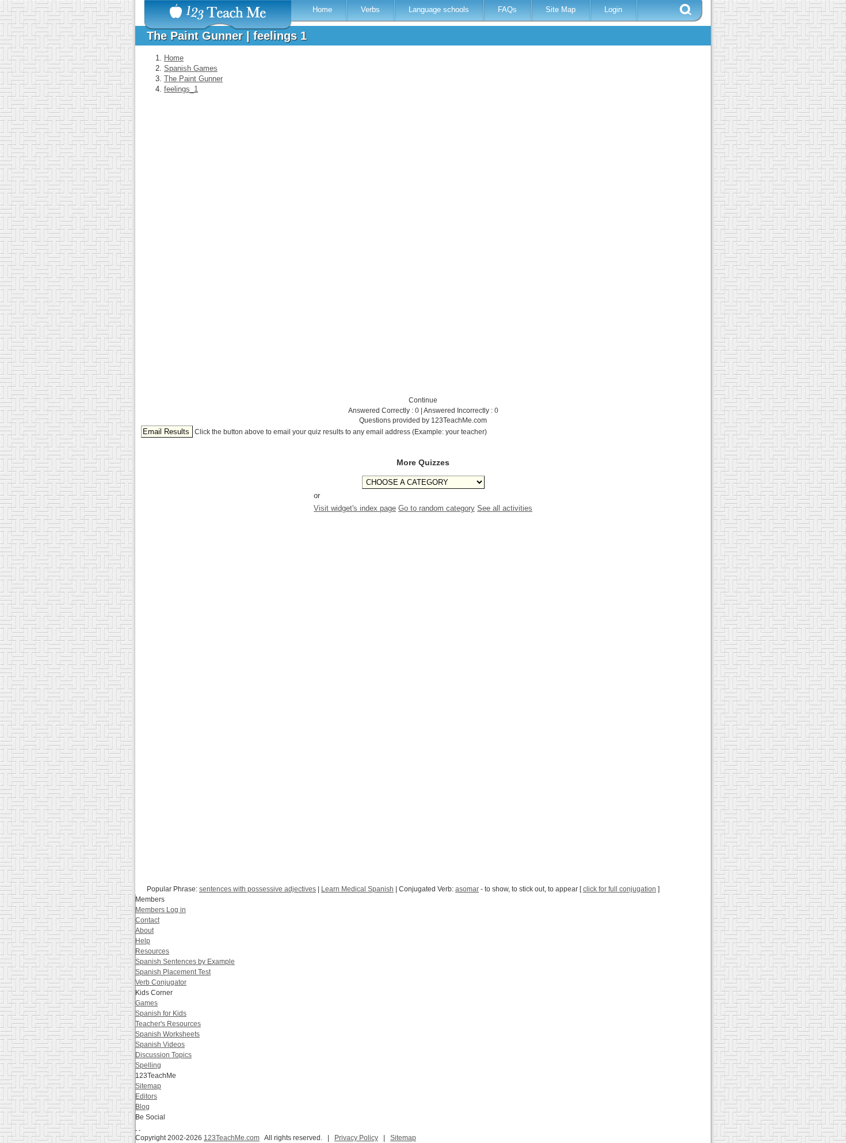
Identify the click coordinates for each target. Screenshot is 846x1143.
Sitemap (148, 1086)
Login (613, 9)
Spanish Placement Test (173, 972)
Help (142, 941)
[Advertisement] (420, 630)
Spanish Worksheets (167, 1034)
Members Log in (160, 910)
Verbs (370, 9)
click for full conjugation (619, 889)
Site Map (561, 9)
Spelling (148, 1065)
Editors (146, 1096)
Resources (152, 951)
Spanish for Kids (160, 1013)
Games (146, 1003)
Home (322, 9)
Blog (142, 1107)
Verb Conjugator (160, 982)
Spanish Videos (160, 1045)
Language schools (439, 9)
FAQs (507, 9)
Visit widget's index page (355, 508)
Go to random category (436, 508)
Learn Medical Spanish (357, 889)
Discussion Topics (163, 1055)
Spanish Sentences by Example (185, 962)
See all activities (504, 508)
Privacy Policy (356, 1138)
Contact (147, 920)
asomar (467, 889)
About (144, 930)
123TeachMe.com (232, 1138)
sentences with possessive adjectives (257, 889)
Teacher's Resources (168, 1024)
